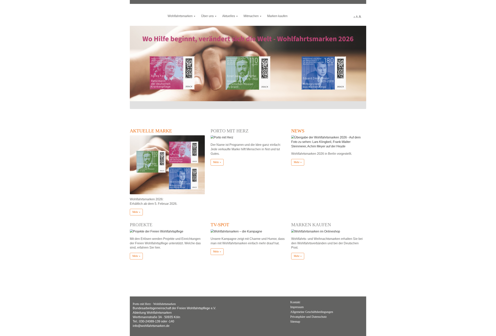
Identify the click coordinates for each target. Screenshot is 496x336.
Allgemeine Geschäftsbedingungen (311, 312)
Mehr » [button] (136, 212)
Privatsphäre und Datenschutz (308, 316)
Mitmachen (251, 16)
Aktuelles (229, 16)
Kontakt (295, 302)
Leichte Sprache (346, 16)
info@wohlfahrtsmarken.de (151, 325)
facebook (359, 305)
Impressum (297, 307)
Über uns (207, 16)
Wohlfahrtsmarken (146, 14)
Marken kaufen (277, 16)
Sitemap (295, 321)
